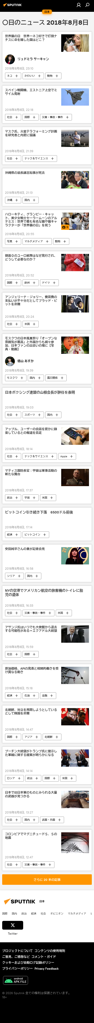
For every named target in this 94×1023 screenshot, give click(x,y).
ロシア (11, 778)
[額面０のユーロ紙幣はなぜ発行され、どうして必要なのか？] (75, 262)
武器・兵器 (48, 819)
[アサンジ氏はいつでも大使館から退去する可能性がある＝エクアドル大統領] (75, 634)
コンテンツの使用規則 (50, 951)
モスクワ (12, 377)
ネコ (9, 75)
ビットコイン (32, 534)
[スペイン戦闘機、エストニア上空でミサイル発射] (75, 97)
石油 (27, 695)
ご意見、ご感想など (16, 957)
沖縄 (9, 200)
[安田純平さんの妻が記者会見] (75, 555)
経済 (9, 534)
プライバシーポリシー (17, 969)
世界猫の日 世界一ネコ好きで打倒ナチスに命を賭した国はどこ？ (31, 38)
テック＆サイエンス (36, 158)
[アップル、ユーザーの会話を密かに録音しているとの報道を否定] (75, 436)
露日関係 (52, 377)
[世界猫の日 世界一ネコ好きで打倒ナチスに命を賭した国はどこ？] (75, 43)
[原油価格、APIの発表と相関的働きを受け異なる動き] (75, 675)
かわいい (29, 75)
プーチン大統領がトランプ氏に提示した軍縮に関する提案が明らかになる (31, 753)
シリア (11, 576)
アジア (28, 736)
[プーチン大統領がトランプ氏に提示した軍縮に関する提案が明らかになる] (75, 758)
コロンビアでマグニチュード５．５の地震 (31, 836)
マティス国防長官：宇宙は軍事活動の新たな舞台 (31, 472)
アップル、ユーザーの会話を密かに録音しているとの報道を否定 (31, 431)
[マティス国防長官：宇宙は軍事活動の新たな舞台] (75, 477)
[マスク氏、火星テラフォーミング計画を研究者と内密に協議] (75, 138)
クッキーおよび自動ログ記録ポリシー (28, 963)
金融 (44, 695)
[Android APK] (15, 981)
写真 (9, 241)
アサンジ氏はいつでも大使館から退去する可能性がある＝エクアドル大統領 (31, 629)
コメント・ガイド (43, 957)
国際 (27, 117)
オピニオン (56, 913)
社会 (9, 117)
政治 (9, 497)
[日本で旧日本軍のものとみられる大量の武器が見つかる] (75, 799)
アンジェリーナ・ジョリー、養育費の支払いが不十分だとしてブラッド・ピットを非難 (31, 300)
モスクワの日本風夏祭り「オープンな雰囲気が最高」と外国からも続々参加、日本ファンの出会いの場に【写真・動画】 (31, 344)
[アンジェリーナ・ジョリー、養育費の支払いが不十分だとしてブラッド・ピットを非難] (75, 303)
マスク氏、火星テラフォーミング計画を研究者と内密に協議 (31, 133)
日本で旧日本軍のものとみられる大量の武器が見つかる (31, 794)
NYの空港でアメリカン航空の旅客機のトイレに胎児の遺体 (44, 592)
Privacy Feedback (47, 969)
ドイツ (46, 282)
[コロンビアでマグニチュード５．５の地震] (75, 842)
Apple (63, 456)
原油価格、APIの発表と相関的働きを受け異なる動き (32, 670)
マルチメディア (33, 241)
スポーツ (29, 414)
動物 (49, 75)
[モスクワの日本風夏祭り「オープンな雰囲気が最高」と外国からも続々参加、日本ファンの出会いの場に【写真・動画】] (75, 345)
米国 (27, 324)
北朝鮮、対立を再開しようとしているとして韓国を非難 (31, 712)
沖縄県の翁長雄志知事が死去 (25, 173)
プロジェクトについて (17, 951)
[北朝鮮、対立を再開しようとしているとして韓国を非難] (75, 717)
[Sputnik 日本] (13, 7)
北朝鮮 (48, 736)
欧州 (27, 282)
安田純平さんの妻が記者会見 (25, 549)
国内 (27, 200)
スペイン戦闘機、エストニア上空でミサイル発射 (31, 92)
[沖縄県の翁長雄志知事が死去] (75, 180)
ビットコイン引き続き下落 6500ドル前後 (39, 512)
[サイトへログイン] (78, 4)
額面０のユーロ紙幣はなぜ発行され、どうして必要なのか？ (31, 257)
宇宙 (27, 497)
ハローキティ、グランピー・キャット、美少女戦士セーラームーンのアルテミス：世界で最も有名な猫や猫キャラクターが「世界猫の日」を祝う (31, 220)
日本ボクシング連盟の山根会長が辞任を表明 (40, 392)
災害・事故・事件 (52, 117)
